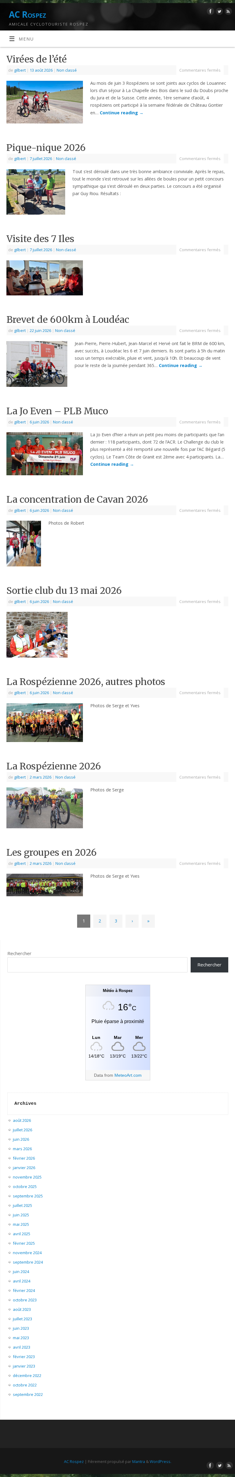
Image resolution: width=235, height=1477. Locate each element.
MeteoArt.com (128, 1075)
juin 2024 (21, 1271)
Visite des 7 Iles (40, 238)
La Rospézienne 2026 (53, 766)
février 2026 (24, 1158)
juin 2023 (21, 1328)
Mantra (138, 1461)
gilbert (20, 70)
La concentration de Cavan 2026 (77, 499)
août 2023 (22, 1309)
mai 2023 (21, 1337)
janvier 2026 (24, 1167)
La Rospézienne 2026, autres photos (85, 681)
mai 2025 (21, 1224)
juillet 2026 (22, 1130)
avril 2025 (21, 1233)
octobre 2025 (25, 1186)
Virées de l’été (36, 59)
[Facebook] (209, 12)
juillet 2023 (22, 1319)
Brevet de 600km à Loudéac (67, 319)
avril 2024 (21, 1281)
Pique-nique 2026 (46, 147)
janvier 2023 (24, 1366)
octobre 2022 (25, 1385)
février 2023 (24, 1356)
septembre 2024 (28, 1262)
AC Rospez (27, 14)
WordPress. (160, 1461)
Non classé (67, 70)
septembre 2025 (28, 1196)
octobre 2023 (25, 1300)
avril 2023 (21, 1347)
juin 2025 (21, 1215)
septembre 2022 (28, 1394)
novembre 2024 (27, 1252)
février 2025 (24, 1243)
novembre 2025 (27, 1177)
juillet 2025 (22, 1205)
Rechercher (19, 953)
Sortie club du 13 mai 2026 (64, 590)
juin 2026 (21, 1139)
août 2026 (22, 1120)
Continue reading (122, 113)
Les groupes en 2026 (51, 852)
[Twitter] (218, 12)
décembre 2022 (27, 1375)
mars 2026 (22, 1148)
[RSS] (227, 12)
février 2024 (24, 1290)
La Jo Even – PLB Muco (57, 411)
